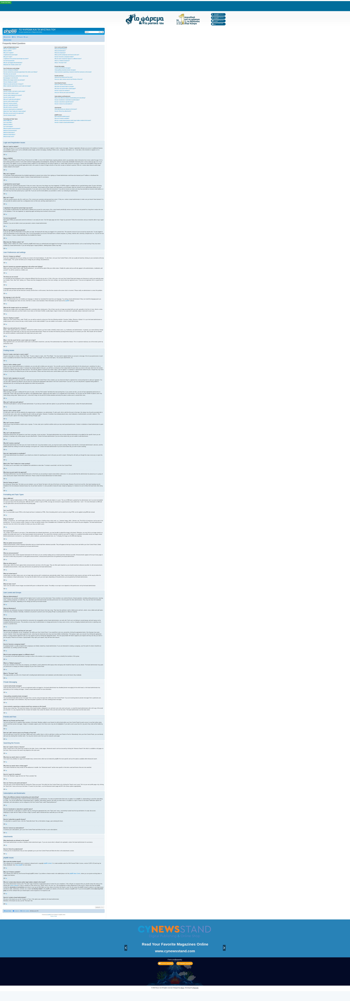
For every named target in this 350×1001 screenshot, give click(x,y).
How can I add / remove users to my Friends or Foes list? (68, 79)
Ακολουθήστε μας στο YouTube (218, 21)
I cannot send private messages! (63, 68)
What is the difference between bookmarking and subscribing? (70, 97)
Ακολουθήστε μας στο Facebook (218, 14)
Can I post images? (8, 126)
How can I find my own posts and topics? (65, 92)
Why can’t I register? (8, 52)
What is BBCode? (7, 120)
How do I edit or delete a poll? (10, 101)
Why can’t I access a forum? (10, 103)
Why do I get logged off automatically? (12, 62)
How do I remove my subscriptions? (63, 104)
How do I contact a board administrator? (64, 122)
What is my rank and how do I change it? (13, 84)
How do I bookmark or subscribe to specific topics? (67, 99)
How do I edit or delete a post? (11, 93)
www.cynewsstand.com (175, 951)
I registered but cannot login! (10, 54)
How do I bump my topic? (9, 115)
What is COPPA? (7, 50)
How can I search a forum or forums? (64, 84)
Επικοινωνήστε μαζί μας (218, 24)
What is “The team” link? (61, 62)
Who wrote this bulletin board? (62, 116)
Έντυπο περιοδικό (166, 963)
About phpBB (18, 865)
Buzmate (195, 988)
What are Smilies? (7, 124)
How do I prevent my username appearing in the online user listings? (20, 72)
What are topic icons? (8, 136)
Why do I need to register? (9, 48)
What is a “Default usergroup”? (62, 60)
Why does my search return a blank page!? (65, 88)
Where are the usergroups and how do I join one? (67, 54)
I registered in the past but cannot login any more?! (15, 58)
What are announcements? (10, 130)
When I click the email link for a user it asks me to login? (17, 86)
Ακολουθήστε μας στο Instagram (218, 18)
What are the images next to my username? (14, 80)
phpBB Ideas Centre (75, 873)
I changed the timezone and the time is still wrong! (15, 76)
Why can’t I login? (7, 56)
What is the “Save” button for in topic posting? (14, 111)
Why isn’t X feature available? (62, 118)
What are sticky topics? (9, 132)
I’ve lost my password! (8, 60)
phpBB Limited (48, 863)
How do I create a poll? (9, 97)
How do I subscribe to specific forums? (64, 101)
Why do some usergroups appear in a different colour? (68, 58)
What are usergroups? (60, 52)
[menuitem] (14, 37)
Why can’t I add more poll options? (12, 99)
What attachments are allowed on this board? (66, 109)
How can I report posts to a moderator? (13, 109)
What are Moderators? (60, 50)
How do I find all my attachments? (63, 111)
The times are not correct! (9, 74)
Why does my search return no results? (64, 86)
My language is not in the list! (10, 78)
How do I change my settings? (10, 70)
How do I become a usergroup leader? (64, 56)
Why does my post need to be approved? (13, 113)
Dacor (182, 988)
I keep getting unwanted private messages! (65, 70)
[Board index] (11, 31)
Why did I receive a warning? (10, 107)
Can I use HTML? (7, 122)
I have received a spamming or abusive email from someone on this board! (73, 72)
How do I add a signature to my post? (12, 95)
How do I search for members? (62, 90)
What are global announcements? (11, 128)
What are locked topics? (9, 134)
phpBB (67, 300)
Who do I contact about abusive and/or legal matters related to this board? (73, 120)
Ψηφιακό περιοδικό (185, 963)
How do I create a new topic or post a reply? (14, 91)
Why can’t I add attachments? (10, 105)
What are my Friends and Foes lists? (64, 77)
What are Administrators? (61, 48)
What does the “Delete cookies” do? (12, 64)
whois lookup (14, 885)
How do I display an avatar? (10, 82)
